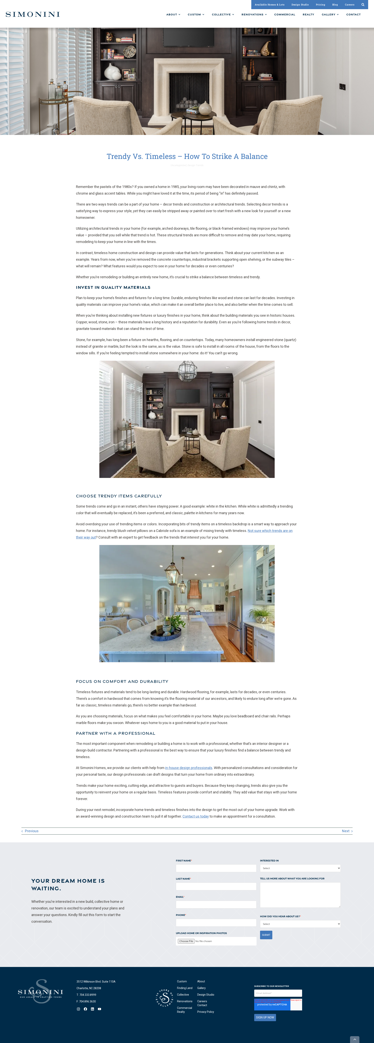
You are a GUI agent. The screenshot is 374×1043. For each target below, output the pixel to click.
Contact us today (196, 816)
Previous (32, 831)
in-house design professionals (188, 768)
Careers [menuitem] (202, 1001)
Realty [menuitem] (181, 1011)
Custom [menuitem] (182, 981)
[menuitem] (173, 14)
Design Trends (196, 165)
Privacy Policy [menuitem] (205, 1011)
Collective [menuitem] (183, 994)
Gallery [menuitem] (201, 988)
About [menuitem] (201, 981)
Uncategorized (178, 165)
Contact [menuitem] (202, 1005)
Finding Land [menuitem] (184, 988)
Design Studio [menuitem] (205, 994)
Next (345, 831)
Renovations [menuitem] (184, 1001)
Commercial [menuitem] (184, 1007)
